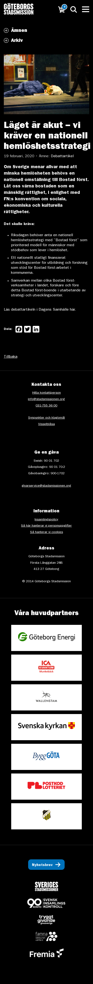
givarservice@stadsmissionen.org (46, 486)
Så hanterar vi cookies (46, 532)
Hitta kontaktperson (46, 393)
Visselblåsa (46, 424)
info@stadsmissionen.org (46, 399)
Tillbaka (10, 357)
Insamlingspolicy (46, 519)
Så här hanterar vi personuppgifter (46, 526)
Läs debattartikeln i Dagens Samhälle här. (40, 310)
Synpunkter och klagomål (46, 418)
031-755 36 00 (46, 405)
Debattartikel (62, 156)
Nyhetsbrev (42, 865)
